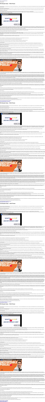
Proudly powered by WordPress (3, 401)
